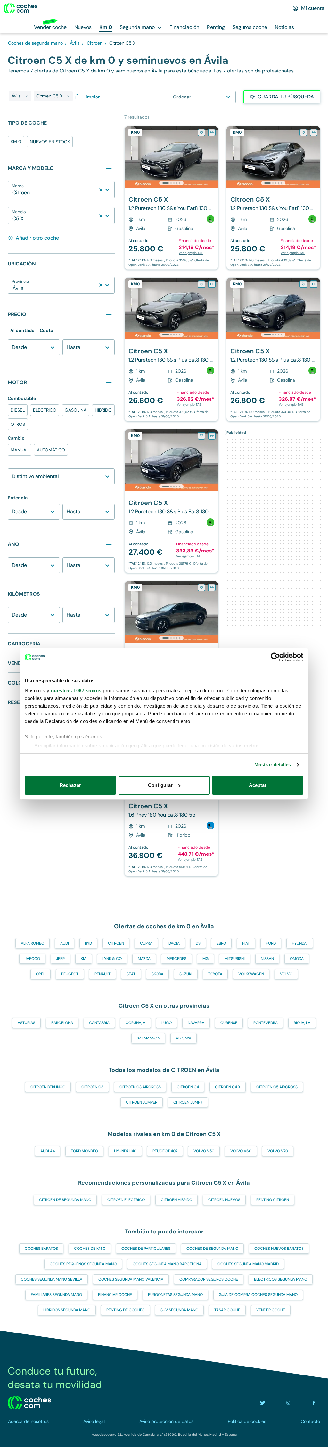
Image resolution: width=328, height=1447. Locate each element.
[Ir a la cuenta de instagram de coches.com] (288, 1402)
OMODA (297, 958)
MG (205, 958)
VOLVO (286, 974)
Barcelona (62, 1022)
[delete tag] (27, 96)
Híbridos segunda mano (66, 1310)
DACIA (174, 943)
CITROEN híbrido (176, 1199)
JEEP (60, 958)
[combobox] (13, 193)
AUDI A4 (47, 1151)
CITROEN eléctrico (126, 1199)
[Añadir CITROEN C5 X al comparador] (212, 132)
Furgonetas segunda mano (175, 1294)
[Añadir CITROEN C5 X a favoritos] (201, 132)
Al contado (22, 330)
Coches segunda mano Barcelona (167, 1263)
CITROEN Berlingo (47, 1086)
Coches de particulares (145, 1248)
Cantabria (99, 1022)
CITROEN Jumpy (187, 1102)
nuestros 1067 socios (76, 690)
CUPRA (146, 943)
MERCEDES (176, 958)
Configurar (160, 785)
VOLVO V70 (277, 1151)
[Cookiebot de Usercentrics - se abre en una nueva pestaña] (275, 657)
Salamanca (148, 1038)
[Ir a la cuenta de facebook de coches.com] (314, 1402)
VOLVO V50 (203, 1151)
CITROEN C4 (188, 1086)
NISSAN (267, 958)
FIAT (246, 943)
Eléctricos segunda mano (280, 1279)
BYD (88, 943)
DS (198, 943)
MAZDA (144, 958)
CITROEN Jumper (141, 1102)
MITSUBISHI (235, 958)
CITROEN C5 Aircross (277, 1086)
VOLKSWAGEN (251, 974)
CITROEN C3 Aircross (140, 1086)
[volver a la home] (29, 1402)
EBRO (221, 943)
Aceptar (258, 785)
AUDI (64, 943)
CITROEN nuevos (224, 1199)
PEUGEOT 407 (164, 1151)
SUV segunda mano (179, 1310)
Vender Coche (270, 1310)
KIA (83, 958)
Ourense (228, 1022)
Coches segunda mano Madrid (248, 1263)
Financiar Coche (115, 1294)
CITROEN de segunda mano (65, 1199)
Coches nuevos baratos (279, 1248)
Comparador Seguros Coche (208, 1279)
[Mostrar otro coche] (170, 183)
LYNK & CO (112, 958)
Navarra (196, 1022)
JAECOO (32, 958)
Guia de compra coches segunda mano (258, 1294)
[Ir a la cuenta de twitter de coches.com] (262, 1402)
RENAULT (102, 974)
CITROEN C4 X (227, 1086)
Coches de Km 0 (89, 1248)
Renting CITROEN (272, 1199)
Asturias (26, 1022)
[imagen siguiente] (213, 157)
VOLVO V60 (240, 1151)
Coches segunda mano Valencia (130, 1279)
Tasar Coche (227, 1310)
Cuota (46, 330)
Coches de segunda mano (212, 1248)
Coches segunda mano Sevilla (51, 1279)
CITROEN (116, 943)
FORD (271, 943)
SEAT (131, 974)
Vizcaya (183, 1038)
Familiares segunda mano (56, 1294)
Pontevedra (265, 1022)
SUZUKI (185, 974)
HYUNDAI (300, 943)
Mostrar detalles (272, 764)
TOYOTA (215, 974)
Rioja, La (302, 1022)
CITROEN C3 (92, 1086)
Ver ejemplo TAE (191, 253)
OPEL (40, 974)
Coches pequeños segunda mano (83, 1263)
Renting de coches (125, 1310)
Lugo (166, 1022)
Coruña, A (135, 1022)
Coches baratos (41, 1248)
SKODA (157, 974)
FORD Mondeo (84, 1151)
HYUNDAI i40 (125, 1151)
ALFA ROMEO (32, 943)
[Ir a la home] (20, 8)
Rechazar (70, 785)
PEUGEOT (69, 974)
